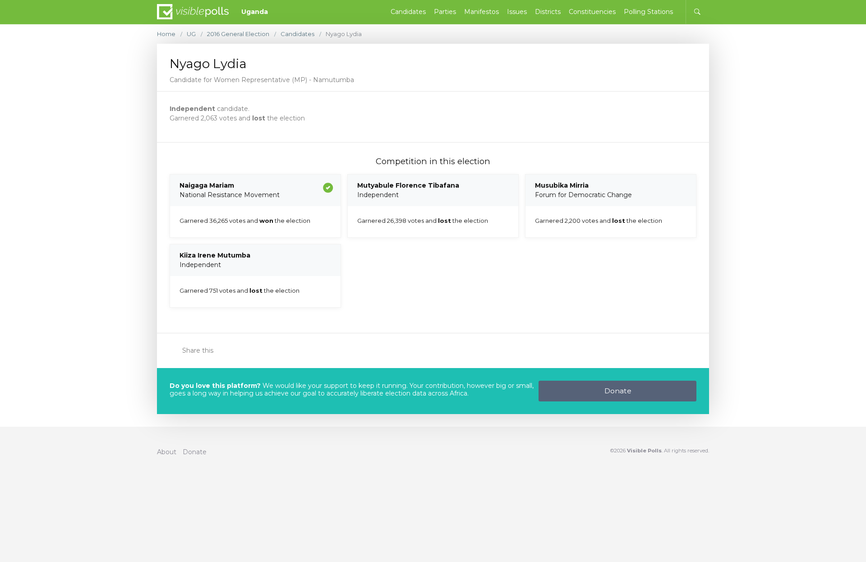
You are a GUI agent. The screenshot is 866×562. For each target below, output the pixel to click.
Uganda (254, 12)
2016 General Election (238, 34)
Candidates (297, 34)
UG (191, 34)
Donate (617, 391)
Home (166, 34)
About (166, 452)
